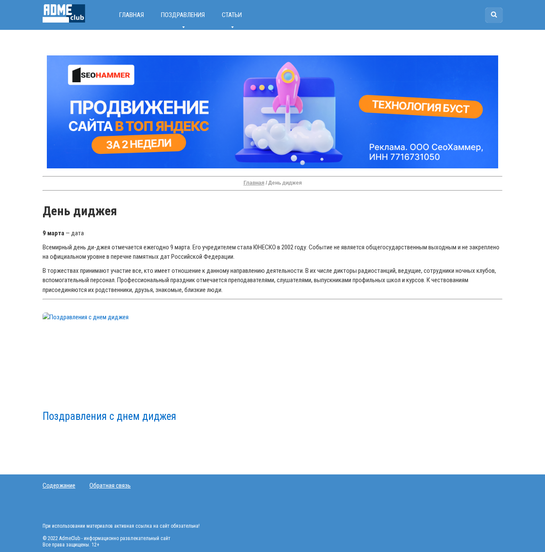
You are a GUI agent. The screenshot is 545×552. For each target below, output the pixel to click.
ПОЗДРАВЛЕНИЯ (183, 15)
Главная (254, 183)
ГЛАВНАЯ (131, 15)
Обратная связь (110, 485)
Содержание (59, 485)
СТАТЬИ (232, 15)
